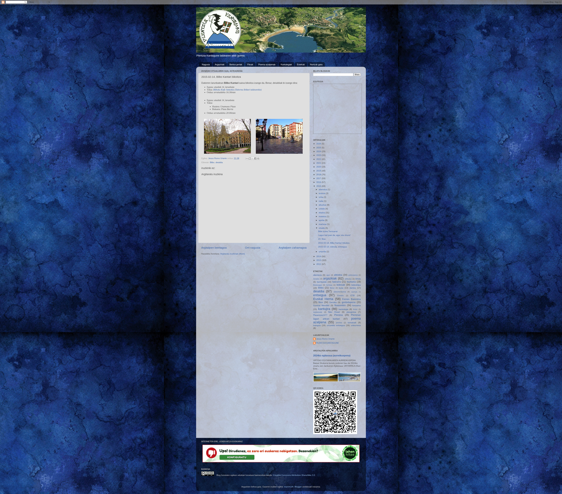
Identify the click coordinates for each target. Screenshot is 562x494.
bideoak (341, 284)
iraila (321, 201)
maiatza (323, 216)
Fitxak (250, 64)
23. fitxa (321, 239)
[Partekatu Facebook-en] (255, 158)
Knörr (355, 309)
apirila (322, 220)
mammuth (288, 487)
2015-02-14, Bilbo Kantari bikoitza (333, 243)
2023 (319, 155)
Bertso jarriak (235, 64)
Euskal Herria (323, 299)
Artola (358, 279)
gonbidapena (348, 302)
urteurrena (356, 325)
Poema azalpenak (267, 64)
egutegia (354, 292)
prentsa (339, 323)
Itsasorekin (340, 305)
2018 (319, 175)
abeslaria (317, 275)
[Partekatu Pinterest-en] (258, 158)
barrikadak (322, 282)
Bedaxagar (317, 285)
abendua (323, 189)
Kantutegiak (286, 64)
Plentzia (338, 315)
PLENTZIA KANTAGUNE (327, 343)
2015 (319, 186)
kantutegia (343, 309)
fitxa (320, 302)
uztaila (322, 209)
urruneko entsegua (336, 325)
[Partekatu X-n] (252, 158)
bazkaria (351, 281)
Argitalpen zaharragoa (293, 247)
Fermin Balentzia (351, 299)
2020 (319, 167)
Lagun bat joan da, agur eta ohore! (334, 235)
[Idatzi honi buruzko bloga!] (249, 158)
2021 (319, 163)
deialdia (219, 162)
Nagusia (206, 64)
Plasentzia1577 (320, 315)
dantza (352, 288)
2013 (319, 260)
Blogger (298, 487)
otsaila (322, 228)
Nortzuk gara (316, 64)
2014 (319, 256)
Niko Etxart (334, 312)
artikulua (348, 279)
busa (341, 288)
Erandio (340, 296)
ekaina (322, 213)
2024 (319, 151)
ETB (352, 295)
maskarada (317, 312)
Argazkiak (220, 64)
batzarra (336, 281)
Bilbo (212, 162)
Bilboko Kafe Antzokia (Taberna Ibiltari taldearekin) (237, 89)
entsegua (319, 295)
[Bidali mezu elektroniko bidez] (247, 158)
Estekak (301, 64)
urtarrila (323, 252)
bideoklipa (356, 285)
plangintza (351, 312)
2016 (319, 182)
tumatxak (352, 323)
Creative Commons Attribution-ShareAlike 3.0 (294, 475)
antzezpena (353, 275)
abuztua (323, 205)
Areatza (316, 279)
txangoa (317, 325)
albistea (338, 275)
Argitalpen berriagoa (214, 247)
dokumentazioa (340, 292)
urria (321, 197)
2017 (319, 178)
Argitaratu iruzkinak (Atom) (232, 254)
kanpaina (356, 305)
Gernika (333, 302)
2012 (319, 264)
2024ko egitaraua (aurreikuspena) (331, 355)
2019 (319, 171)
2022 (319, 159)
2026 (319, 144)
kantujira (324, 309)
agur (328, 275)
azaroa (322, 193)
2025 (319, 148)
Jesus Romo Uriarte (325, 339)
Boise (332, 288)
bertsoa (329, 285)
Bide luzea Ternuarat (327, 231)
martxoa (323, 224)
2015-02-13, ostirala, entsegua (332, 247)
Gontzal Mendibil (321, 305)
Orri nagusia (252, 247)
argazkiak (330, 278)
